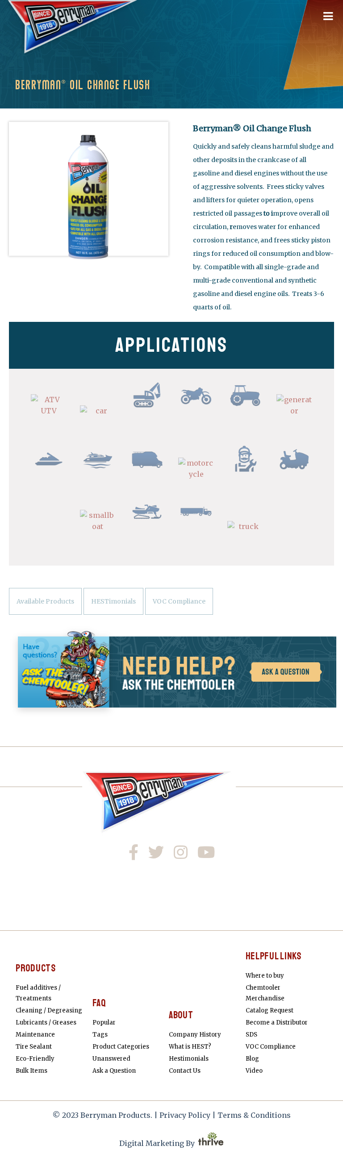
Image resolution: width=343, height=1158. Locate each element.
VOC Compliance (179, 601)
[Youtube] (207, 854)
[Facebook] (139, 854)
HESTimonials (113, 601)
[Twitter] (158, 854)
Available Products (45, 601)
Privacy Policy (184, 1115)
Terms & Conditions (254, 1115)
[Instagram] (184, 854)
